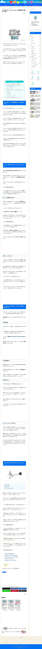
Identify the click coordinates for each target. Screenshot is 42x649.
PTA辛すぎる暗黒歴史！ (9, 553)
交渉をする (9, 94)
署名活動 (8, 91)
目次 (13, 81)
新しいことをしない (10, 88)
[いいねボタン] (5, 565)
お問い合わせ (15, 646)
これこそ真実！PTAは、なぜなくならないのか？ (13, 85)
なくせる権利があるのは (11, 86)
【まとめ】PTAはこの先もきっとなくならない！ (13, 97)
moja (35, 20)
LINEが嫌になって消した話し (10, 560)
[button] (23, 591)
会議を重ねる (9, 92)
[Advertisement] (14, 20)
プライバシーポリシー (25, 646)
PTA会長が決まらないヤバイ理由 (11, 556)
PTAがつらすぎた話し (9, 558)
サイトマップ (20, 646)
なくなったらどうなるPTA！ (11, 95)
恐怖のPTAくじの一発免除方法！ (11, 555)
